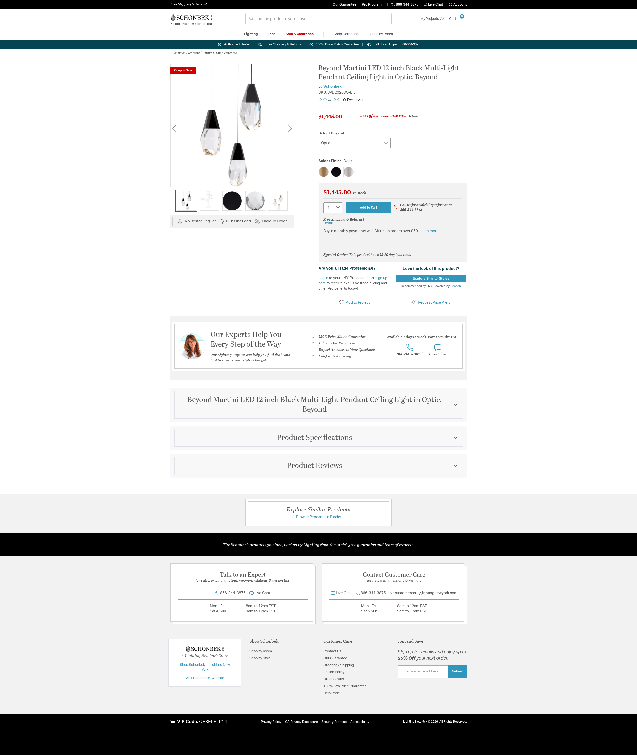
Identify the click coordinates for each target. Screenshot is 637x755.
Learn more (429, 231)
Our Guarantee (344, 4)
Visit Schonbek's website (205, 678)
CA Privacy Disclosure (301, 722)
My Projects (430, 19)
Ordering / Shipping (338, 665)
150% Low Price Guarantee (345, 686)
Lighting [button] (251, 34)
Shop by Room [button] (381, 34)
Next (290, 128)
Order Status (333, 679)
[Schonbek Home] (191, 19)
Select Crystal (331, 133)
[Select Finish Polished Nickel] (348, 172)
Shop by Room (260, 651)
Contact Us (332, 651)
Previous (174, 128)
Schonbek (179, 52)
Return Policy (333, 672)
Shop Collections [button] (347, 34)
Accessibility (359, 722)
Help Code (331, 693)
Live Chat (435, 4)
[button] (458, 4)
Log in (323, 278)
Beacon (455, 286)
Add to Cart (368, 207)
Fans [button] (272, 34)
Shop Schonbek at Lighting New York (205, 667)
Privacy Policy (271, 722)
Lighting (194, 52)
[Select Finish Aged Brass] (323, 172)
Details (413, 116)
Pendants (230, 52)
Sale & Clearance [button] (300, 34)
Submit (457, 671)
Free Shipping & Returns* (189, 4)
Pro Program (372, 4)
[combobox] (318, 18)
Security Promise (334, 722)
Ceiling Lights (212, 52)
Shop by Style (260, 658)
